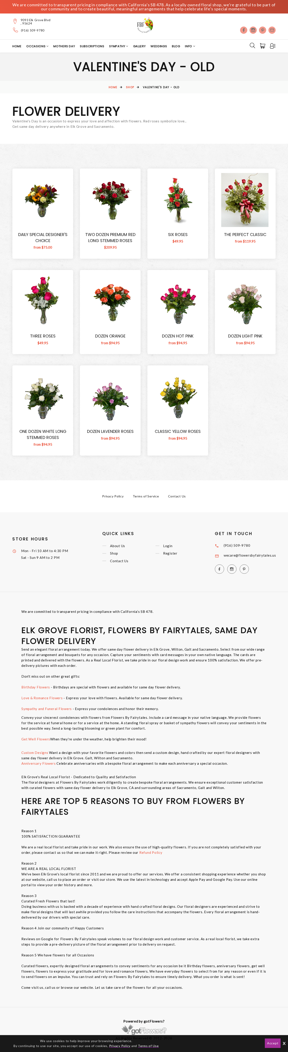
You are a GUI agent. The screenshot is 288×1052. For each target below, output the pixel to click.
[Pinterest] (262, 30)
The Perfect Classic (245, 234)
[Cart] (263, 46)
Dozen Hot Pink (178, 336)
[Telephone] (15, 29)
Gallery (139, 46)
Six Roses (178, 234)
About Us (117, 546)
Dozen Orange (110, 336)
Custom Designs (34, 753)
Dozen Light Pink (245, 336)
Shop (130, 87)
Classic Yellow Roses (178, 431)
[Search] (252, 45)
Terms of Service (146, 496)
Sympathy (117, 46)
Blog (176, 46)
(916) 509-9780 (33, 30)
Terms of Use (148, 1046)
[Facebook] (243, 30)
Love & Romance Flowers (42, 698)
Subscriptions (92, 46)
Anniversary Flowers (38, 763)
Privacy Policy (113, 496)
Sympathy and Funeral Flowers (46, 709)
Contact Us (177, 496)
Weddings (159, 46)
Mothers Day (64, 46)
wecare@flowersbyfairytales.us (250, 555)
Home (17, 46)
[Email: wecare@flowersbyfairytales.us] (272, 30)
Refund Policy (150, 852)
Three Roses (43, 336)
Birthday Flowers (35, 687)
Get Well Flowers (35, 739)
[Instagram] (253, 30)
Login (168, 546)
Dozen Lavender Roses (110, 431)
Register (170, 553)
